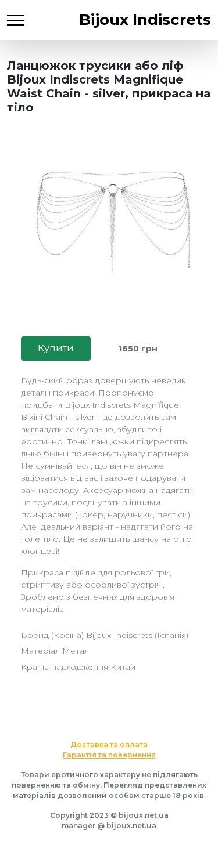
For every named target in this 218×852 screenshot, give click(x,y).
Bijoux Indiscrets (145, 19)
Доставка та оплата (109, 744)
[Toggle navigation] (15, 20)
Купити (56, 348)
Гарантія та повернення (109, 755)
